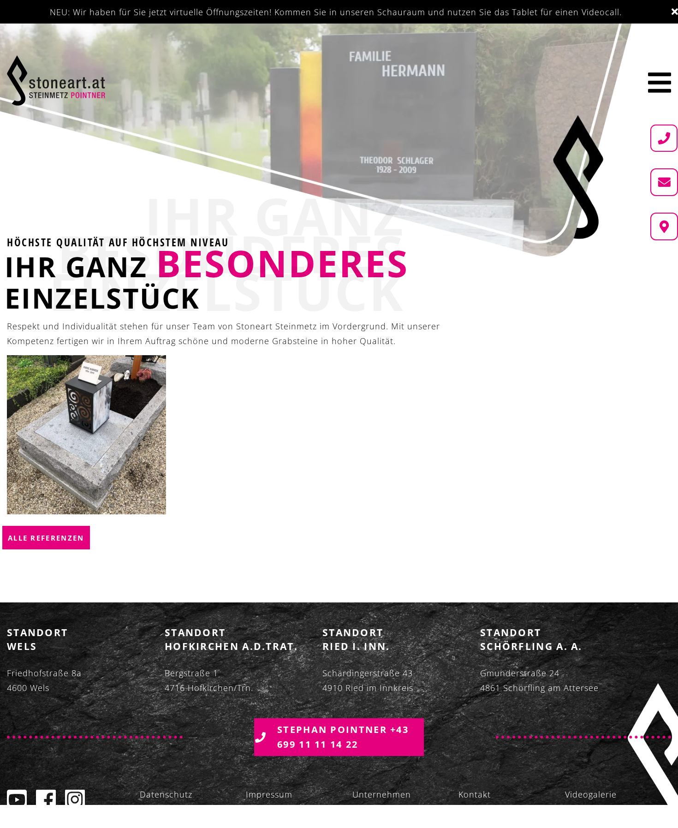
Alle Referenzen (46, 537)
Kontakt (474, 794)
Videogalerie (591, 794)
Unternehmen (381, 794)
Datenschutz (166, 794)
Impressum (269, 794)
